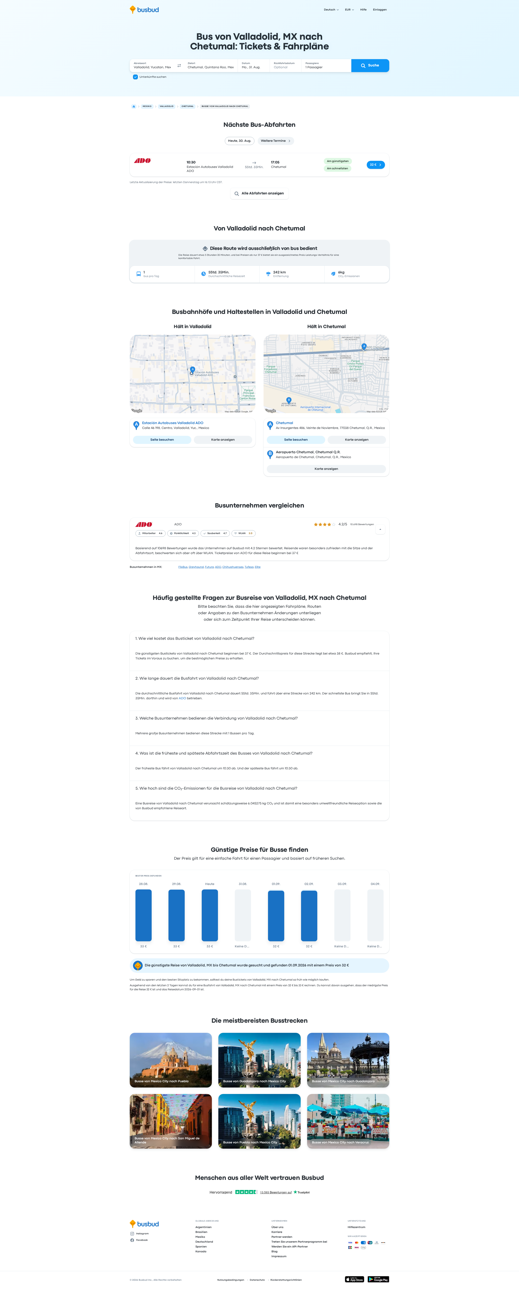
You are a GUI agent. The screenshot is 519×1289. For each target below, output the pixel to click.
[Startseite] (133, 106)
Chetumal (284, 423)
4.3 (194, 533)
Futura (209, 567)
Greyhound (196, 567)
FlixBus (183, 567)
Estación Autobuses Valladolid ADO (172, 423)
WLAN (242, 533)
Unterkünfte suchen (152, 77)
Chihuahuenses (232, 567)
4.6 (160, 533)
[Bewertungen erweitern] (380, 529)
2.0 (250, 533)
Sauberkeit (213, 533)
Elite (258, 567)
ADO (178, 524)
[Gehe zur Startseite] (144, 10)
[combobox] (152, 65)
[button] (179, 65)
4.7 (225, 533)
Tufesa (249, 567)
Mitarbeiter (149, 533)
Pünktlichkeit (181, 533)
